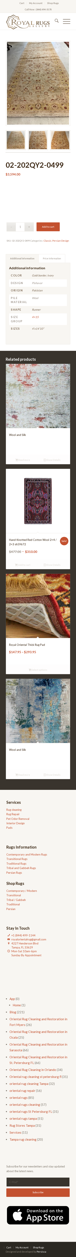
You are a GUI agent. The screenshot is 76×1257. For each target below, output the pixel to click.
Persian (10, 909)
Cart (21, 3)
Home (17, 1005)
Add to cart (48, 226)
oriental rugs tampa (23, 1118)
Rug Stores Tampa (22, 1125)
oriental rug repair (22, 1090)
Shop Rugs (53, 3)
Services (15, 1132)
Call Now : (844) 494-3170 (38, 9)
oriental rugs (19, 1097)
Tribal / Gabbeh (16, 900)
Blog (13, 1012)
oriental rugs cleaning (25, 1104)
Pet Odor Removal (17, 818)
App (12, 999)
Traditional (13, 904)
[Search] (54, 21)
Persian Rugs (14, 872)
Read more (24, 459)
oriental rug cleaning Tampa (29, 1084)
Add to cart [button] (24, 564)
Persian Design (60, 240)
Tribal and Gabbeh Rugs (21, 868)
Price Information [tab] (52, 258)
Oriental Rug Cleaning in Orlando (33, 1070)
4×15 (35, 317)
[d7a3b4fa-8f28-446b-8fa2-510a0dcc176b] (31, 21)
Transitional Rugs (16, 859)
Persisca (41, 1251)
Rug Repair (13, 814)
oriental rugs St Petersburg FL (31, 1111)
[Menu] (64, 21)
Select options (39, 669)
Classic (47, 240)
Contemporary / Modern (21, 890)
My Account (35, 3)
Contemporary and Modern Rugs (26, 854)
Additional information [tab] (22, 258)
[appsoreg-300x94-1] (38, 1215)
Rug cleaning (14, 809)
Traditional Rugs (16, 863)
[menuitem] (22, 3)
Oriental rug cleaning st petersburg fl (35, 1077)
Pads (9, 827)
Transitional (13, 895)
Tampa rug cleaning (23, 1139)
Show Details (53, 459)
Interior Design (15, 823)
